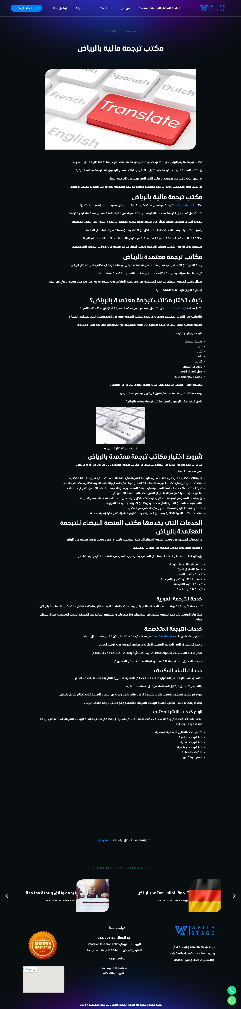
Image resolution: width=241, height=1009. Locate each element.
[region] (43, 22)
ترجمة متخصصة (162, 636)
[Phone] (231, 990)
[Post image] (205, 895)
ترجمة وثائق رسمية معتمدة (51, 892)
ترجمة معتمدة (132, 30)
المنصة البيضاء (184, 205)
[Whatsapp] (231, 1000)
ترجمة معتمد (178, 308)
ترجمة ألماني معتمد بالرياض (163, 892)
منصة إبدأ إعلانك (102, 840)
